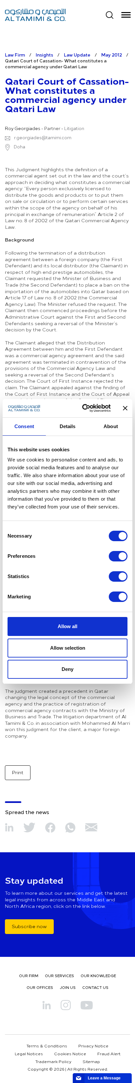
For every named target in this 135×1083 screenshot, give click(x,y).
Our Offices (40, 987)
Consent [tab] (24, 426)
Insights (44, 55)
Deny (67, 669)
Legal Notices (29, 1053)
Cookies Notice (70, 1053)
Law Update (77, 55)
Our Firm (28, 975)
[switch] (118, 556)
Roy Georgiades (22, 128)
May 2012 (111, 55)
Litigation (74, 128)
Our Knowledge (98, 975)
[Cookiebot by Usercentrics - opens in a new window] (83, 408)
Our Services (59, 975)
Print (18, 772)
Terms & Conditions (47, 1045)
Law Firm (15, 55)
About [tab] (111, 426)
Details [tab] (68, 426)
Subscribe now (29, 926)
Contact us (95, 987)
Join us (68, 987)
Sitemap (91, 1061)
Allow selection (67, 648)
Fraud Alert (109, 1053)
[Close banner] (125, 408)
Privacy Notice (93, 1045)
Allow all (67, 626)
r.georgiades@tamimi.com (42, 138)
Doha (19, 147)
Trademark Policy (53, 1061)
